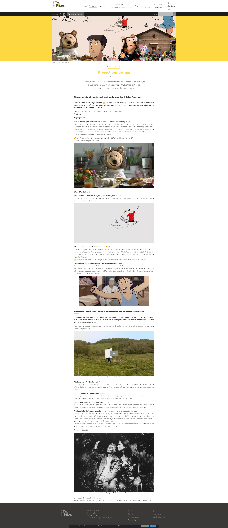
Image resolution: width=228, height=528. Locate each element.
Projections (139, 6)
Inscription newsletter (76, 14)
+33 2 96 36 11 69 (93, 518)
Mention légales (133, 517)
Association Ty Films (92, 511)
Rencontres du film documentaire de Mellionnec (121, 6)
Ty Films (138, 377)
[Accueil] (58, 2)
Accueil (85, 6)
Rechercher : (155, 14)
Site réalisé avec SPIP (159, 517)
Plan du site (132, 520)
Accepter (153, 526)
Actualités (93, 6)
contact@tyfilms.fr (108, 518)
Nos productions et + (170, 6)
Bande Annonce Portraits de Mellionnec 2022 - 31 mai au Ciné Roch (110, 377)
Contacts (55, 14)
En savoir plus (145, 525)
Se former (147, 6)
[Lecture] (114, 353)
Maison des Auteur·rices (157, 6)
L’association (103, 6)
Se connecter (157, 514)
